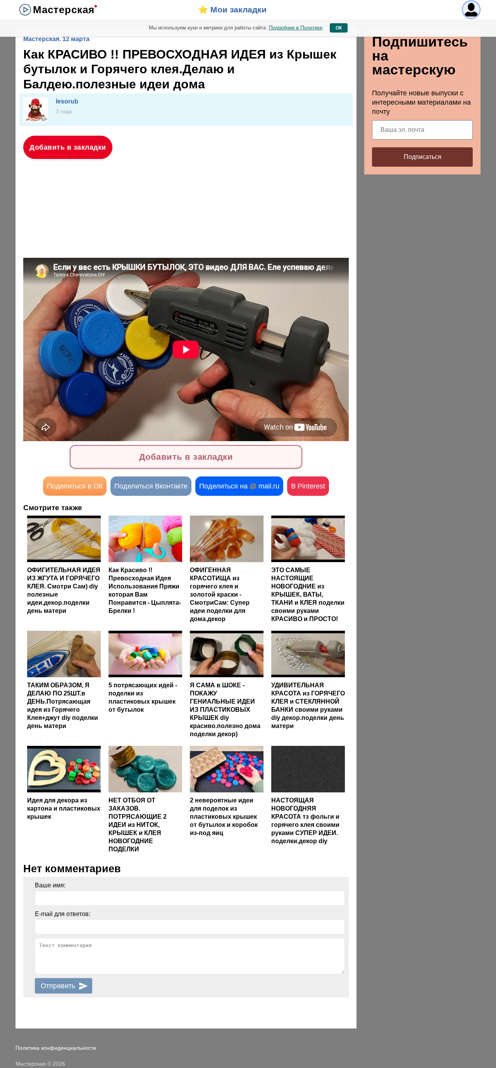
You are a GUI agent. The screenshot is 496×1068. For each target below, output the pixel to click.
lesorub (67, 101)
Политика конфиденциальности (56, 1048)
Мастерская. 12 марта (56, 39)
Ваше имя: (50, 885)
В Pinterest (308, 486)
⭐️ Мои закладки (232, 9)
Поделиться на (239, 486)
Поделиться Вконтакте (151, 486)
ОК (339, 28)
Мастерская (64, 10)
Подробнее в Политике (295, 28)
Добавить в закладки (67, 147)
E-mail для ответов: (62, 914)
